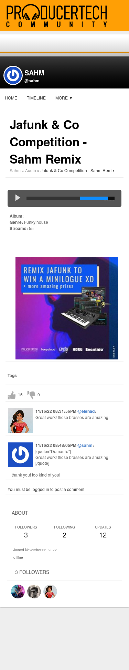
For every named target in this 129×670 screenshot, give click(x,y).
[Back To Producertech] (120, 16)
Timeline (36, 98)
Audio (30, 170)
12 (103, 532)
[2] (15, 244)
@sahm (32, 80)
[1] (12, 244)
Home (11, 98)
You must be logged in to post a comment (46, 489)
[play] (17, 198)
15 (20, 394)
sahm (15, 170)
